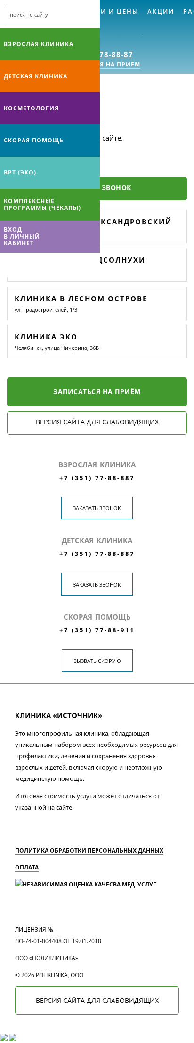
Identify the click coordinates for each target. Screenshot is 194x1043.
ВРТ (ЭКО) (20, 172)
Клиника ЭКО (46, 336)
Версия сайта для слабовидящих (97, 421)
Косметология (31, 108)
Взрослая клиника (38, 44)
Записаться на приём (97, 391)
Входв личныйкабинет (22, 236)
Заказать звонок (97, 508)
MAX (27, 265)
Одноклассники (46, 265)
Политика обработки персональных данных (89, 850)
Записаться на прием (100, 64)
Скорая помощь (34, 140)
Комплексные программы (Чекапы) (42, 204)
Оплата (27, 867)
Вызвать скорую (97, 660)
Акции (160, 11)
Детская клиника (35, 76)
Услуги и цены (107, 11)
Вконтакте (9, 265)
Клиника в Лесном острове (81, 298)
